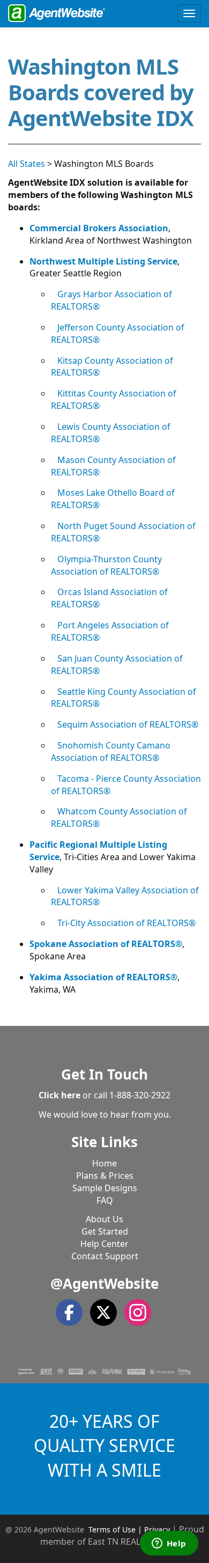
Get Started (104, 1231)
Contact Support (104, 1256)
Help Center (104, 1244)
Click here (59, 1095)
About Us (104, 1219)
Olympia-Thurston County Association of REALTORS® (106, 565)
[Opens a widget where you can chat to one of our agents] (168, 1544)
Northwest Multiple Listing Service (103, 261)
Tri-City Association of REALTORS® (126, 923)
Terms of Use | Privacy (129, 1529)
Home (104, 1163)
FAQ (104, 1200)
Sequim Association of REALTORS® (127, 724)
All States (26, 164)
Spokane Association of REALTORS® (105, 944)
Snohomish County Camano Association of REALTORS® (110, 751)
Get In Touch (104, 1074)
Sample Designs (104, 1188)
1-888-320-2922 (139, 1095)
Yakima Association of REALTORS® (103, 977)
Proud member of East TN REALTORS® (122, 1535)
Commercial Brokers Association (98, 228)
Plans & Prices (104, 1176)
